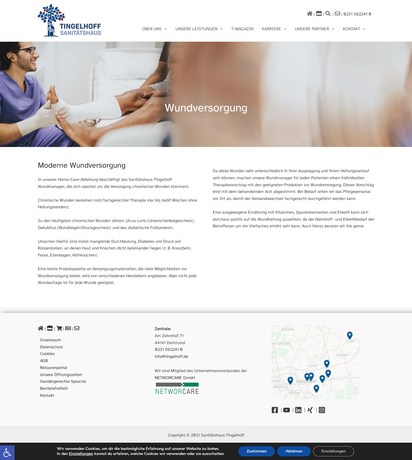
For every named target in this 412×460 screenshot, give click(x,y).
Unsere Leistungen (196, 29)
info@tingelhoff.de (171, 356)
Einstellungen (81, 453)
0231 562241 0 (357, 14)
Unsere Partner (312, 29)
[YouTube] (288, 410)
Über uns (152, 29)
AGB (44, 361)
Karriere (271, 29)
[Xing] (312, 410)
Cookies (47, 354)
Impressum (50, 340)
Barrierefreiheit (54, 388)
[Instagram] (323, 410)
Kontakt (351, 29)
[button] (7, 452)
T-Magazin (242, 29)
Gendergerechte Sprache (63, 381)
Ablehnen (294, 451)
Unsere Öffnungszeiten (61, 375)
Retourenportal (53, 368)
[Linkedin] (300, 410)
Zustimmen (257, 451)
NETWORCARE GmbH (175, 378)
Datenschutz (51, 347)
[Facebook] (276, 410)
